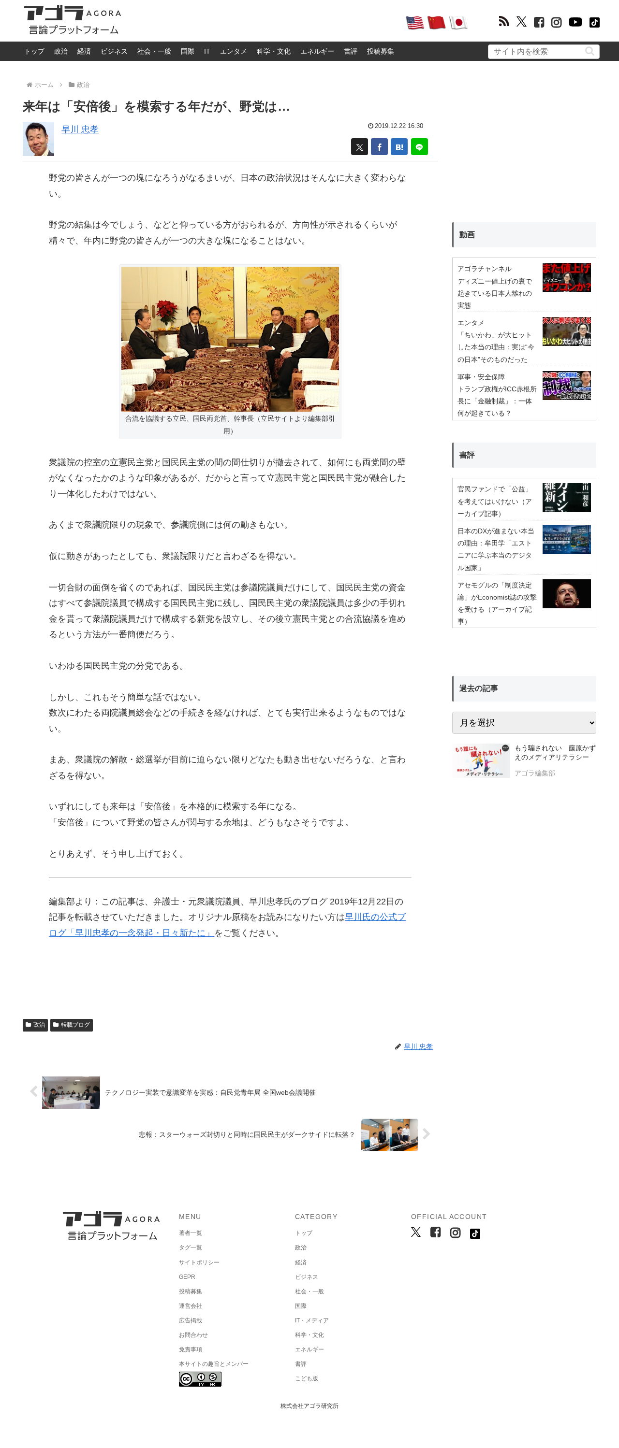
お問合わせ (193, 1335)
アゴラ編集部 (535, 773)
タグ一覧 (190, 1247)
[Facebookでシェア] (379, 146)
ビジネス (114, 51)
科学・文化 (274, 51)
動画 (467, 234)
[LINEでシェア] (419, 146)
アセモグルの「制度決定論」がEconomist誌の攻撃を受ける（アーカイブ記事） (497, 603)
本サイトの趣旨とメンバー (214, 1364)
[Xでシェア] (359, 146)
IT (207, 51)
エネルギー (317, 51)
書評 (350, 51)
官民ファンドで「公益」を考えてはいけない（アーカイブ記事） (494, 501)
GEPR (187, 1277)
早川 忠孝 (80, 129)
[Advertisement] (263, 22)
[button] (589, 51)
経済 (84, 51)
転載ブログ (75, 1024)
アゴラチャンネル (484, 268)
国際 (187, 51)
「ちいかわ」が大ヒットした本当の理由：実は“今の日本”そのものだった (495, 347)
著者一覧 (190, 1233)
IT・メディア (312, 1320)
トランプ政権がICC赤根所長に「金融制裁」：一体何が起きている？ (497, 401)
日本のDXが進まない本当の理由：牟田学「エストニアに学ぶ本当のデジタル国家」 (495, 549)
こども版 (306, 1378)
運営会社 (190, 1306)
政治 (61, 51)
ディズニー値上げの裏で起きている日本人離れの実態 (494, 293)
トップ (34, 51)
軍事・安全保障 (481, 377)
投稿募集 (380, 51)
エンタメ (233, 51)
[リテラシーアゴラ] (481, 762)
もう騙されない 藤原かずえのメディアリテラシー (555, 752)
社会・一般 (154, 51)
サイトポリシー (199, 1262)
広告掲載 (190, 1320)
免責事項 (190, 1349)
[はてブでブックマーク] (399, 146)
